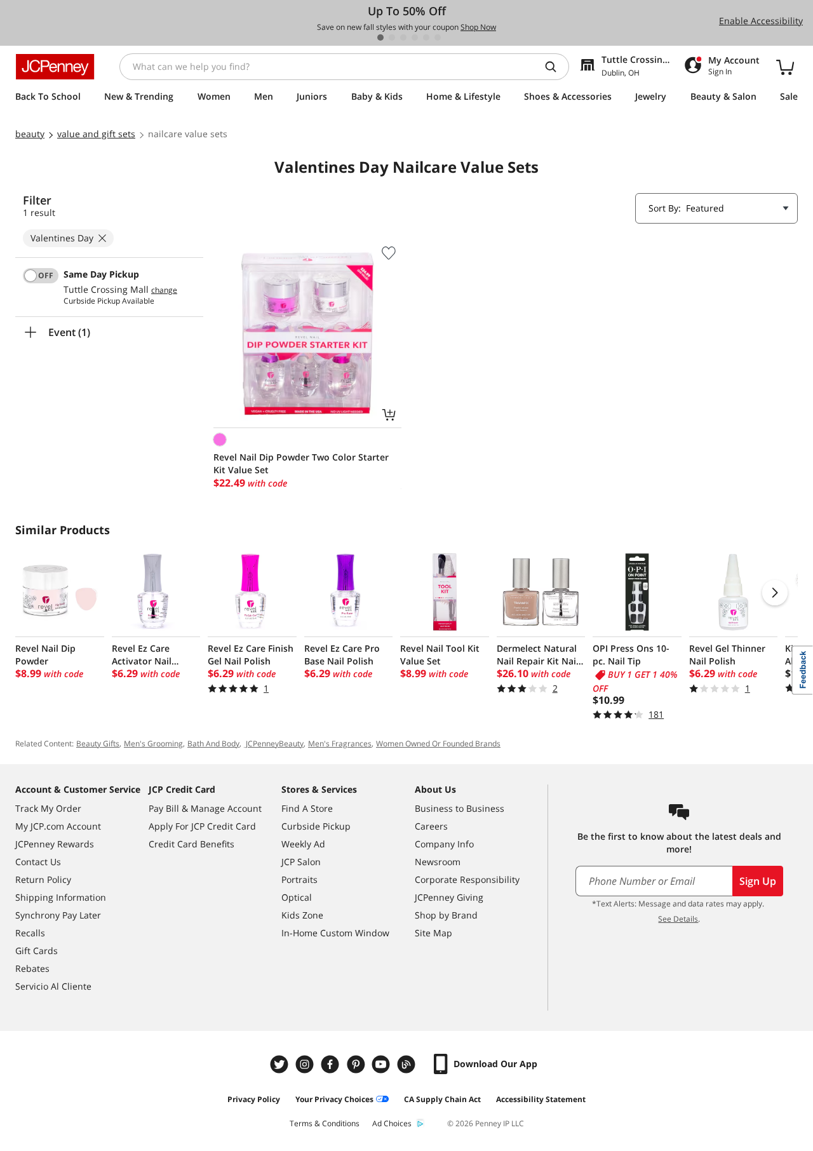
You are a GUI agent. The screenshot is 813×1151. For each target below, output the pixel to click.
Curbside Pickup (316, 826)
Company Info (444, 844)
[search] (555, 66)
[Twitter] (280, 1064)
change (164, 290)
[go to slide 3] (403, 37)
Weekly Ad (303, 844)
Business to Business (459, 808)
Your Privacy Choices (334, 1099)
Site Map (433, 933)
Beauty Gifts (97, 743)
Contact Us (38, 862)
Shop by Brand (446, 915)
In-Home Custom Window (335, 933)
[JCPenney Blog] (407, 1064)
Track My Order (48, 808)
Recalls (30, 933)
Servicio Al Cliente (53, 986)
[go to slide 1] (380, 37)
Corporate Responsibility (467, 879)
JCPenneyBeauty (274, 743)
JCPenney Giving (449, 897)
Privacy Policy (253, 1099)
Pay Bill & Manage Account (205, 808)
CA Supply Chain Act (442, 1099)
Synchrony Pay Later (58, 915)
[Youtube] (382, 1064)
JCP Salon (301, 862)
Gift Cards (36, 951)
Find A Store (307, 808)
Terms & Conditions (324, 1123)
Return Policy (43, 879)
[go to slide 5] (426, 37)
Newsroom (437, 862)
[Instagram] (306, 1064)
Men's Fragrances (340, 743)
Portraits (299, 879)
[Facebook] (331, 1064)
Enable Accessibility (761, 21)
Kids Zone (302, 915)
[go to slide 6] (437, 37)
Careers (431, 826)
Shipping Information (60, 897)
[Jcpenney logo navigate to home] (55, 66)
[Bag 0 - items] (785, 66)
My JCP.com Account (58, 826)
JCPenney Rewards (54, 844)
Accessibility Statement (541, 1099)
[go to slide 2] (392, 37)
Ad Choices (392, 1123)
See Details (678, 918)
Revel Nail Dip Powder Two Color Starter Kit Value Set (301, 463)
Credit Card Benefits (191, 844)
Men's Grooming (153, 743)
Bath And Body (213, 743)
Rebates (32, 968)
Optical (296, 897)
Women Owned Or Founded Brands (438, 743)
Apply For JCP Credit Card (202, 826)
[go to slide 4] (415, 37)
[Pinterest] (357, 1064)
